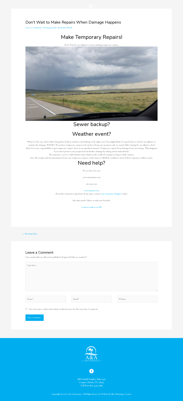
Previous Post (29, 233)
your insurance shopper (111, 193)
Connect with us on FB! (91, 207)
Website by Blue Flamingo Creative (116, 394)
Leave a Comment (33, 27)
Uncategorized (49, 27)
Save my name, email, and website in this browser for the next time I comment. (63, 309)
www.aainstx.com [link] (91, 190)
